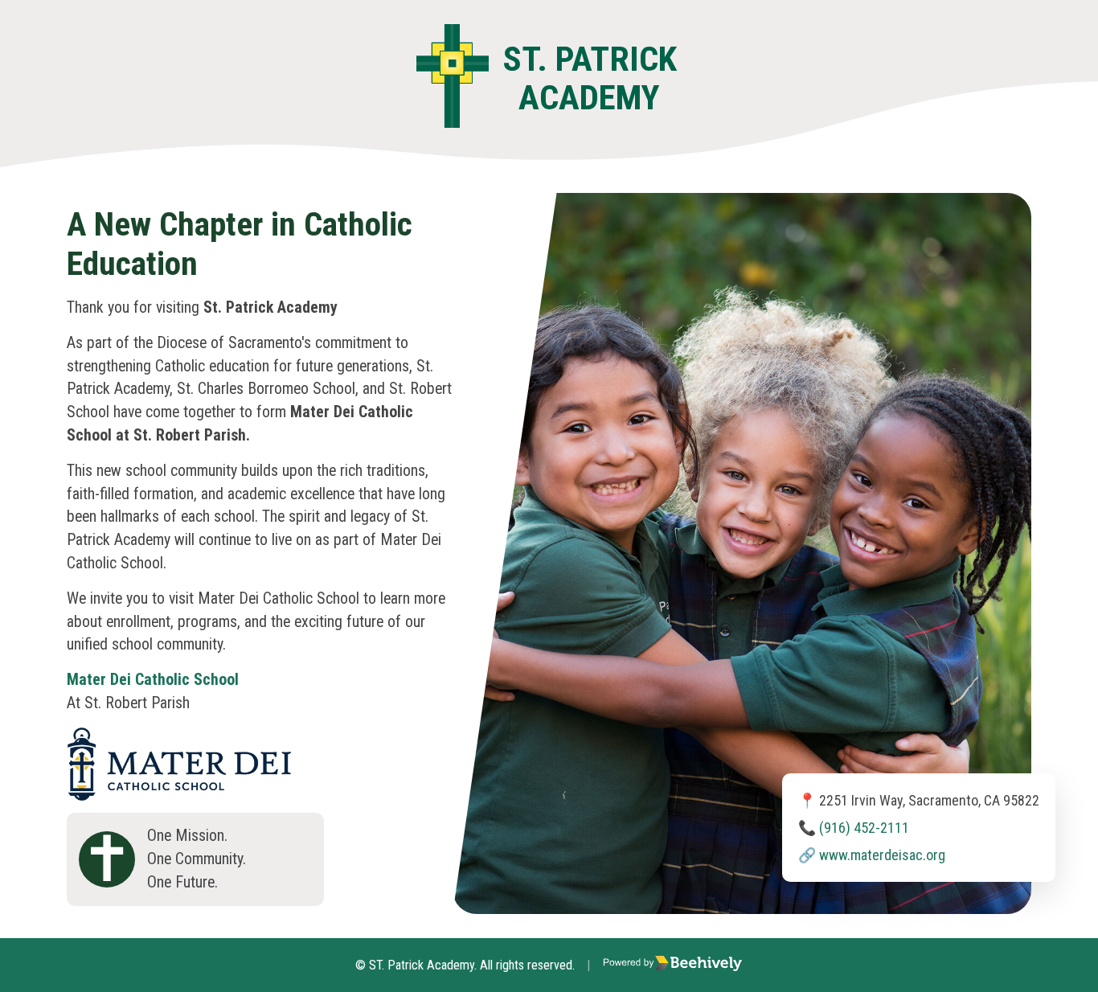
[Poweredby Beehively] (673, 965)
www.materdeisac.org (882, 854)
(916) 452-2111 (864, 827)
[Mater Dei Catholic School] (179, 738)
